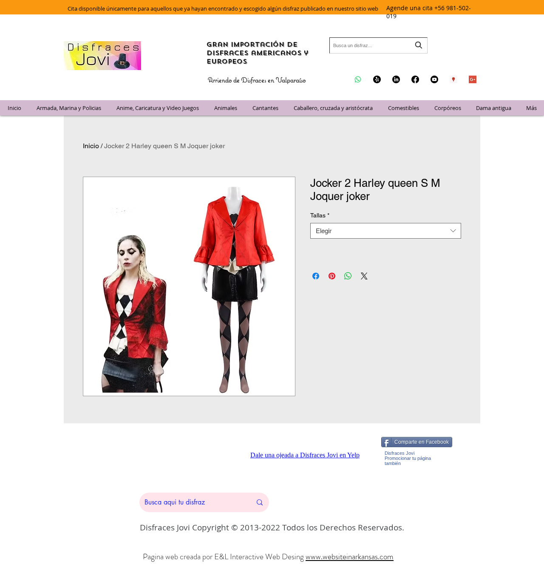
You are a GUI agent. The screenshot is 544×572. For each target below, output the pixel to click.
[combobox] (378, 45)
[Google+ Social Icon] (472, 79)
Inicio (91, 146)
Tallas (319, 215)
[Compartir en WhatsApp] (348, 276)
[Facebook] (415, 79)
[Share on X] (364, 276)
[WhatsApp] (358, 79)
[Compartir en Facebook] (316, 276)
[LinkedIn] (396, 79)
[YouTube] (434, 79)
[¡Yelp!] (377, 79)
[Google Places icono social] (453, 79)
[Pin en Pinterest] (332, 276)
